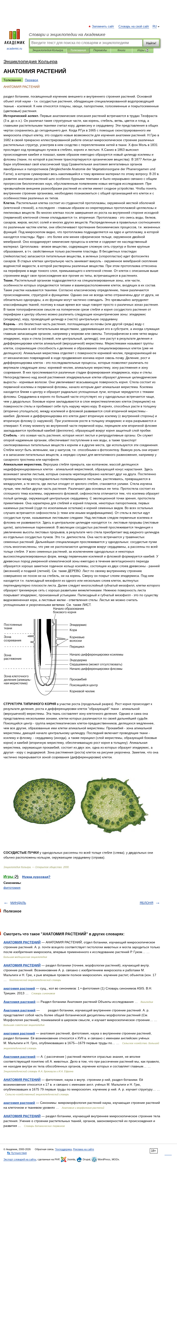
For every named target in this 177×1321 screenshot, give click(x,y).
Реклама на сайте (83, 1149)
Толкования (78, 50)
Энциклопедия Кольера (47, 50)
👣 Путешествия (17, 1153)
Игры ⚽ (143, 50)
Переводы (100, 50)
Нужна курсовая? (36, 877)
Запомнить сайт (103, 26)
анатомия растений (19, 988)
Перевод (31, 80)
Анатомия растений (19, 1002)
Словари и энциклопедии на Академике (67, 34)
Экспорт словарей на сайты (19, 1159)
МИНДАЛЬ (18, 903)
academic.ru (14, 48)
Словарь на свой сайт (133, 26)
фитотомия (12, 887)
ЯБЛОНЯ (146, 903)
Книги (121, 50)
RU (155, 26)
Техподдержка (63, 1149)
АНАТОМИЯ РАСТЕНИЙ (22, 942)
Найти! (151, 43)
